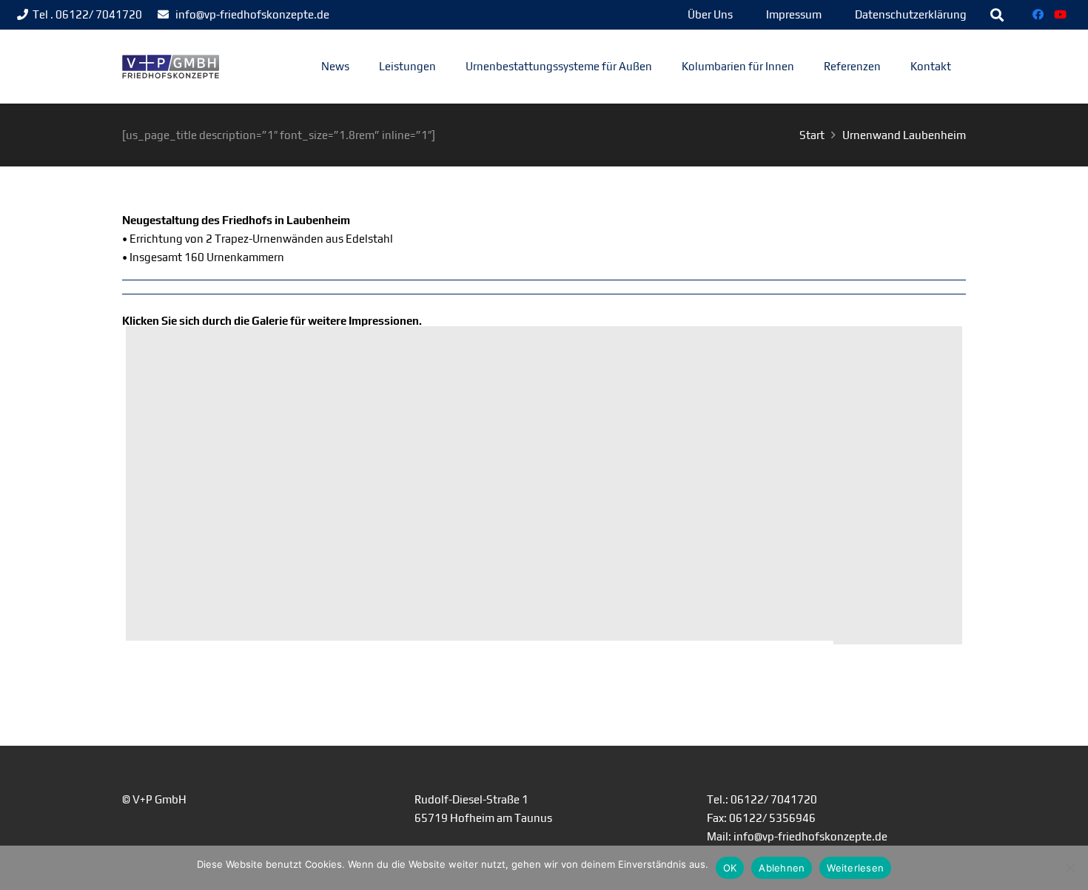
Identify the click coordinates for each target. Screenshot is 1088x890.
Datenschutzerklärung (911, 14)
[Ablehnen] (1069, 867)
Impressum (794, 14)
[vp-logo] (170, 67)
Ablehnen (782, 868)
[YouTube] (1061, 15)
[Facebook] (1038, 15)
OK (730, 868)
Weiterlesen (855, 868)
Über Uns (710, 14)
